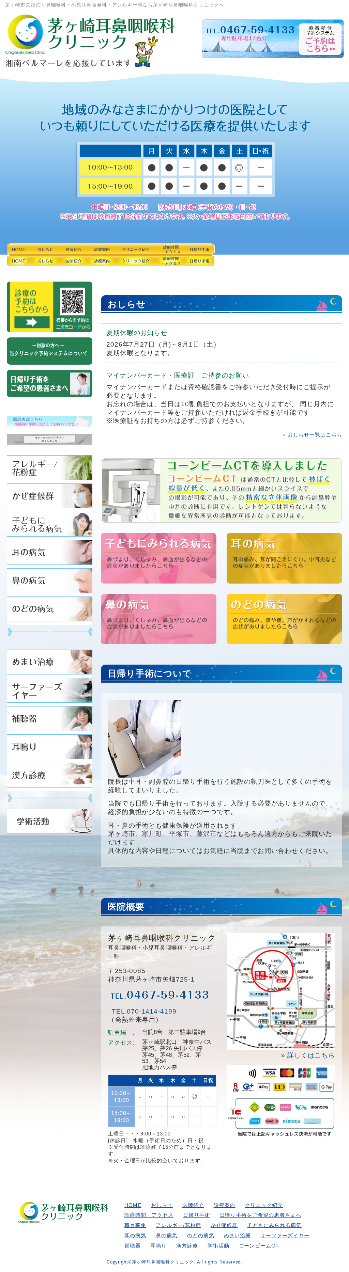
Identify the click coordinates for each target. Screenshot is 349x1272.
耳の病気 (49, 554)
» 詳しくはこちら (308, 1055)
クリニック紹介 (251, 253)
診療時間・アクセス (305, 253)
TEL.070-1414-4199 (144, 1011)
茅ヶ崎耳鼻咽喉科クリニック (163, 1262)
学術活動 (49, 823)
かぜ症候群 (49, 497)
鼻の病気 (49, 582)
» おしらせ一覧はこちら (312, 435)
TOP (318, 1246)
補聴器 (49, 720)
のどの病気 (49, 611)
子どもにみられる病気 (49, 526)
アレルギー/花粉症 (49, 469)
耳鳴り (49, 748)
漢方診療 (49, 777)
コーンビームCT (259, 1246)
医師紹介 (147, 253)
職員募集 (135, 1225)
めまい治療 (49, 664)
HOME (43, 253)
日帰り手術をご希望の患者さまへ (260, 1215)
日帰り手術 (196, 1215)
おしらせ (95, 253)
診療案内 (199, 253)
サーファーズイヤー (49, 692)
